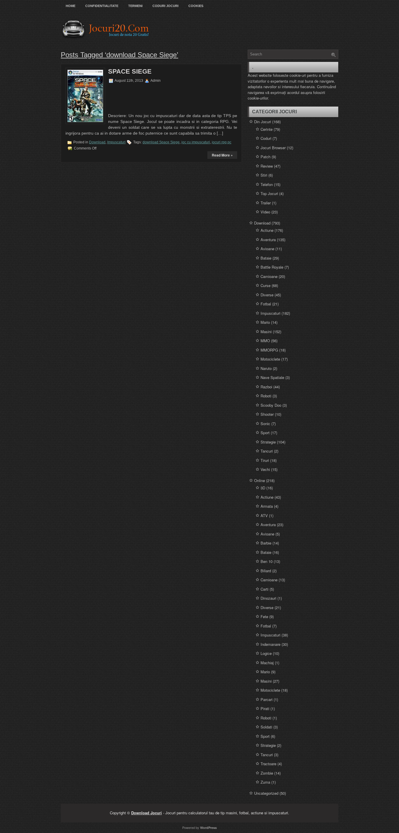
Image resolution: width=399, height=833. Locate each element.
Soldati (266, 727)
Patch (265, 156)
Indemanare (270, 644)
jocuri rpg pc (221, 142)
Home (70, 6)
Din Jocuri (262, 121)
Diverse (267, 295)
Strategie (268, 442)
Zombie (267, 773)
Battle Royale (272, 267)
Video (265, 212)
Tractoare (268, 763)
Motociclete (270, 359)
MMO (265, 340)
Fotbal (266, 304)
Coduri (266, 138)
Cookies (195, 6)
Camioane (269, 276)
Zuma (265, 782)
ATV (264, 515)
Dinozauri (268, 598)
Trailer (266, 203)
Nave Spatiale (272, 377)
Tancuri (267, 451)
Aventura (268, 239)
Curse (265, 285)
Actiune (267, 230)
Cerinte (267, 129)
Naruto (266, 368)
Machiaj (267, 662)
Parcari (267, 699)
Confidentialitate (101, 6)
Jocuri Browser (273, 147)
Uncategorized (266, 793)
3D (263, 488)
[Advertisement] (144, 97)
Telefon (267, 184)
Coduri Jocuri (165, 6)
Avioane (267, 248)
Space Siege (130, 71)
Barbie (266, 543)
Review (267, 166)
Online (259, 480)
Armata (267, 506)
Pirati (265, 708)
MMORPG (269, 350)
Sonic (265, 423)
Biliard (266, 570)
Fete (264, 616)
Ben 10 (267, 561)
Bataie (266, 258)
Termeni (135, 6)
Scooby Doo (271, 405)
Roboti (266, 396)
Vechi (265, 469)
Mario (265, 322)
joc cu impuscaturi (195, 142)
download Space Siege (161, 142)
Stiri (264, 175)
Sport (265, 432)
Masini (266, 331)
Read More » (222, 155)
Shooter (267, 414)
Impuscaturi (116, 142)
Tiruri (265, 460)
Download (97, 142)
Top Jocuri (269, 193)
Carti (264, 589)
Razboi (266, 386)
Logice (266, 653)
